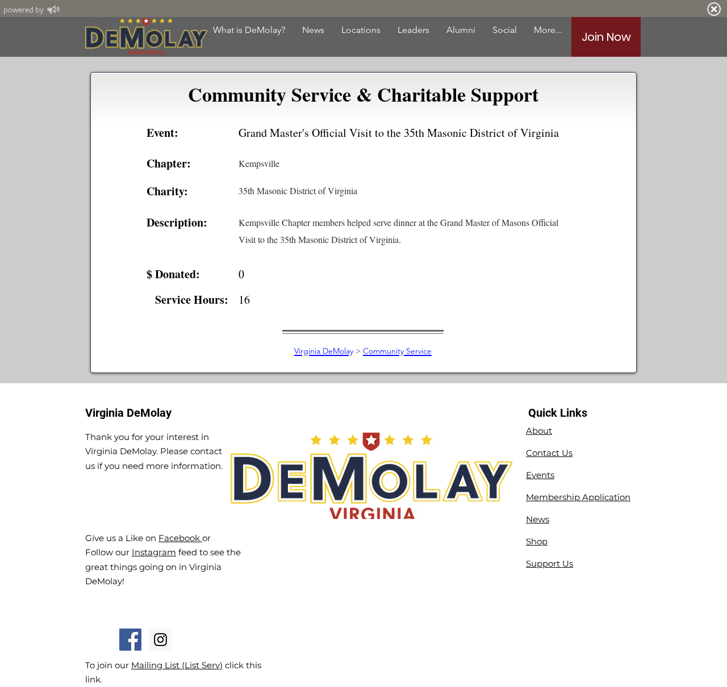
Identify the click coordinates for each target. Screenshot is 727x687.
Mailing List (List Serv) (177, 665)
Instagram (154, 552)
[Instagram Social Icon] (160, 640)
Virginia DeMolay (323, 351)
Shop (537, 541)
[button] (461, 30)
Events (540, 475)
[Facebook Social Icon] (130, 640)
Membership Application (578, 497)
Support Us (549, 563)
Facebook (180, 538)
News (537, 519)
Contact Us (549, 452)
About (539, 430)
